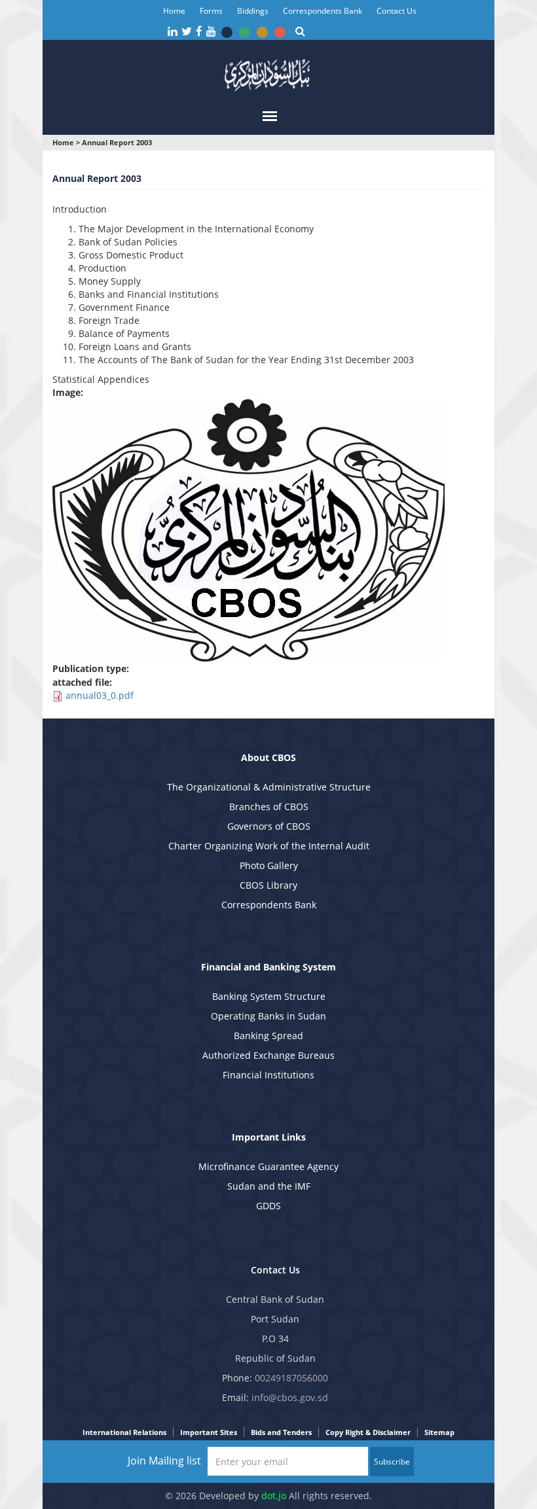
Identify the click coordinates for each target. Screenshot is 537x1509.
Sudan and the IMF (268, 1186)
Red (280, 32)
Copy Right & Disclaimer (368, 1432)
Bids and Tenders (281, 1432)
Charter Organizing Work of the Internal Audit (268, 846)
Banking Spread (268, 1035)
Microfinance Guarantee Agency (268, 1166)
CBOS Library (268, 885)
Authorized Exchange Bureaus (268, 1055)
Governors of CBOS (268, 826)
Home (174, 10)
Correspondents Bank (322, 10)
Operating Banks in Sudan (268, 1016)
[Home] (268, 73)
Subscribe (392, 1461)
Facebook (199, 32)
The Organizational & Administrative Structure (269, 787)
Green (244, 32)
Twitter (186, 32)
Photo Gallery (269, 865)
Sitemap (439, 1432)
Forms (211, 10)
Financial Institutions (268, 1075)
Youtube (211, 32)
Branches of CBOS (268, 806)
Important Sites (208, 1432)
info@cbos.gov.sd (289, 1397)
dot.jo (273, 1495)
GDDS (268, 1205)
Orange (262, 32)
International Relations (124, 1432)
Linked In (172, 32)
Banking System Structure (268, 996)
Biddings (252, 10)
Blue (226, 32)
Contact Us (397, 10)
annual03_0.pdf (99, 695)
